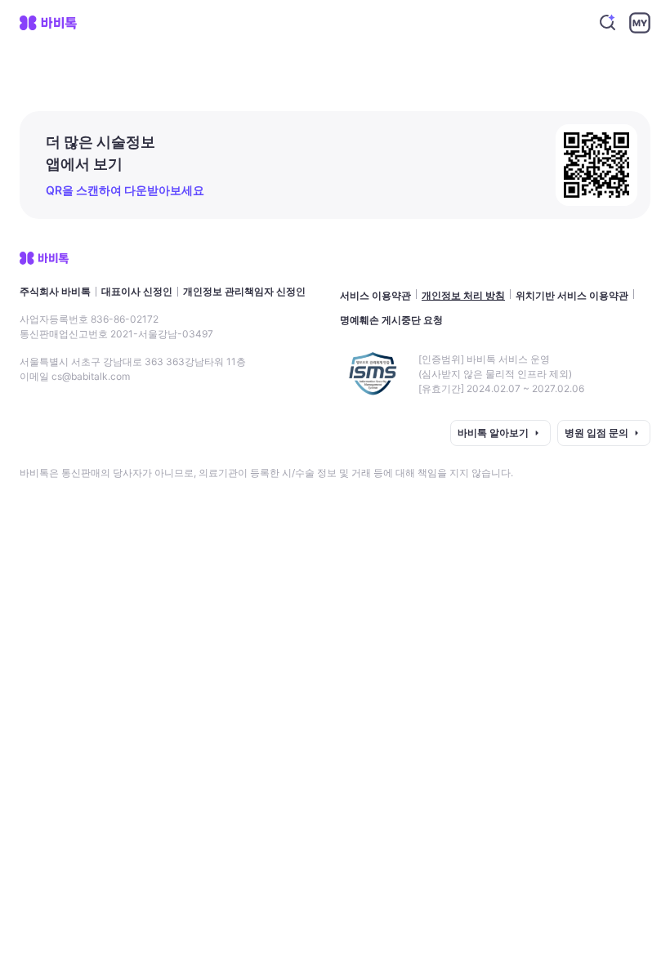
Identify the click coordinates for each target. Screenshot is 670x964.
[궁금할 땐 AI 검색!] (607, 22)
